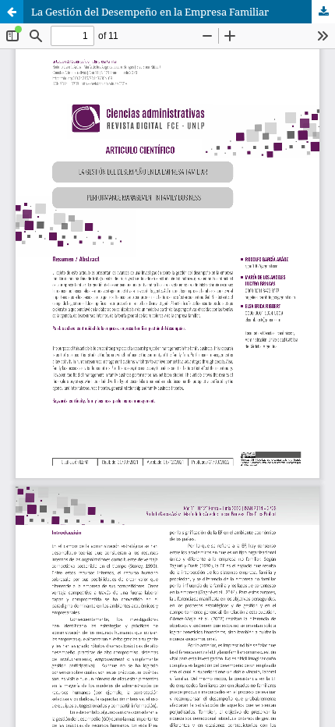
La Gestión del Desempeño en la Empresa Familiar (150, 12)
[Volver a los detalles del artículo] (11, 11)
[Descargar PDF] (323, 11)
